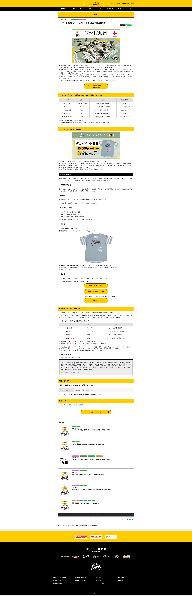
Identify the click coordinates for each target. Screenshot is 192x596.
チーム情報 (72, 8)
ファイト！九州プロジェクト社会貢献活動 (96, 86)
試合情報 (63, 8)
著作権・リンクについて (80, 580)
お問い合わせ (121, 577)
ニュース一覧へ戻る (128, 519)
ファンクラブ (110, 8)
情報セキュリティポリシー (59, 577)
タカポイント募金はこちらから (96, 291)
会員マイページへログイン (96, 286)
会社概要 (98, 577)
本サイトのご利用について (81, 577)
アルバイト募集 (100, 583)
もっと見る (96, 515)
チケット (91, 8)
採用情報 (98, 580)
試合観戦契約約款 (57, 583)
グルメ (129, 8)
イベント (101, 8)
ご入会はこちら (96, 300)
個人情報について (57, 580)
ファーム (82, 8)
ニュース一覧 (66, 525)
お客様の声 (120, 580)
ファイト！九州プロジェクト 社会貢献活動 (72, 405)
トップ (59, 525)
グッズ (119, 8)
